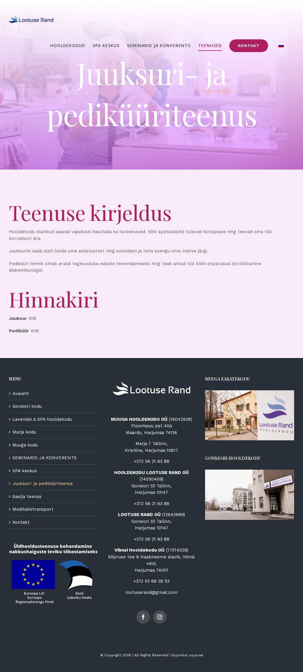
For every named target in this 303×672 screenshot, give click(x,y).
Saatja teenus (26, 496)
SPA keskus (24, 470)
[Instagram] (159, 616)
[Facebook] (143, 616)
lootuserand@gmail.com (151, 592)
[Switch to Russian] (281, 45)
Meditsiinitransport (33, 509)
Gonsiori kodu (27, 406)
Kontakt (21, 522)
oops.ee (196, 655)
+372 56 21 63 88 (151, 461)
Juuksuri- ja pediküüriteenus (42, 483)
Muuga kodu (25, 445)
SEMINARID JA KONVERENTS (44, 457)
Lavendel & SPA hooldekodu (42, 419)
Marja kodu (24, 432)
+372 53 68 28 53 (151, 581)
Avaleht (20, 393)
